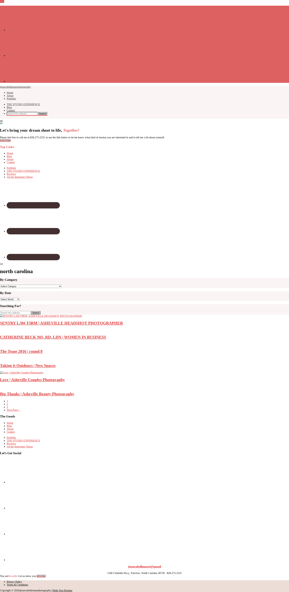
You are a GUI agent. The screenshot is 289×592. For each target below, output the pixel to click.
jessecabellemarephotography (15, 87)
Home (10, 153)
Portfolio (11, 168)
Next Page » (13, 410)
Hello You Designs (62, 590)
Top (2, 1)
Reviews (11, 174)
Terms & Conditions (17, 584)
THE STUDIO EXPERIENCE (23, 171)
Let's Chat (5, 140)
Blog (9, 156)
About (10, 159)
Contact (11, 162)
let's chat (41, 576)
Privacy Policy (14, 581)
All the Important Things (20, 177)
